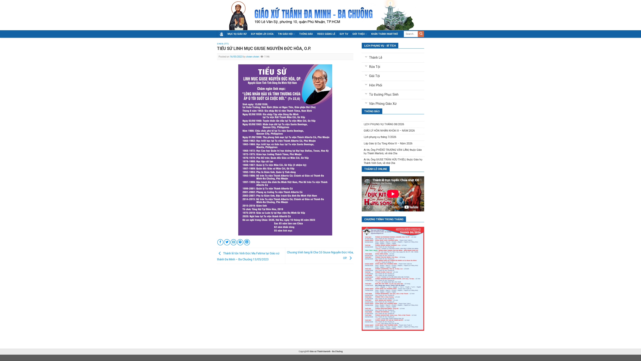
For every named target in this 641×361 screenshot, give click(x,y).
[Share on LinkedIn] (247, 242)
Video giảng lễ (326, 34)
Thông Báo (306, 34)
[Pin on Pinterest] (240, 242)
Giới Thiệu (358, 34)
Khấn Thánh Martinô (384, 34)
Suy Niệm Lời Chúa (262, 34)
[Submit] (421, 34)
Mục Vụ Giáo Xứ (237, 34)
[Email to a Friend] (234, 242)
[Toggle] (366, 56)
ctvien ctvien (252, 56)
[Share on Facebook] (220, 242)
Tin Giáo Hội (285, 34)
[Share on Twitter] (227, 242)
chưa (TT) (223, 44)
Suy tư (344, 34)
